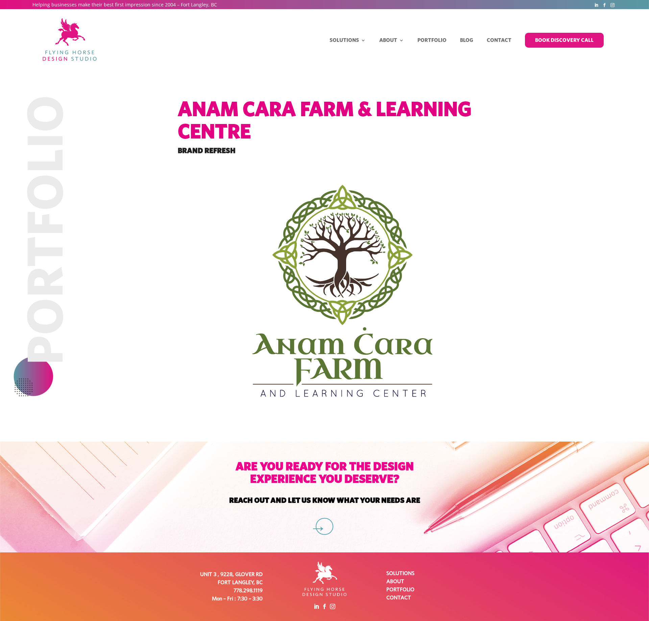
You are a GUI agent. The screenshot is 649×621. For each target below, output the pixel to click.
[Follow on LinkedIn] (596, 5)
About (388, 40)
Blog (466, 40)
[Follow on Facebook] (604, 5)
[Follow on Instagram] (612, 5)
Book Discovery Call (564, 40)
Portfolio (432, 40)
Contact (499, 40)
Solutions (344, 40)
